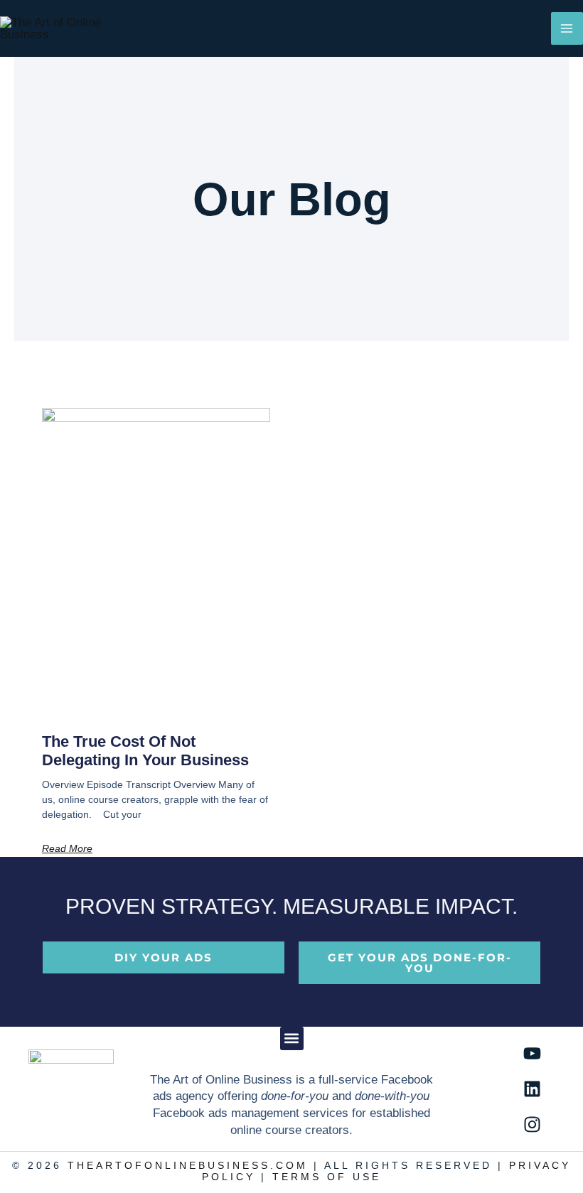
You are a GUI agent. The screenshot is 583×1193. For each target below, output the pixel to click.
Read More (67, 848)
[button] (292, 1038)
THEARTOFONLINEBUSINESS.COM (188, 1165)
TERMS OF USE (326, 1177)
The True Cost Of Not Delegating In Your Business (145, 751)
